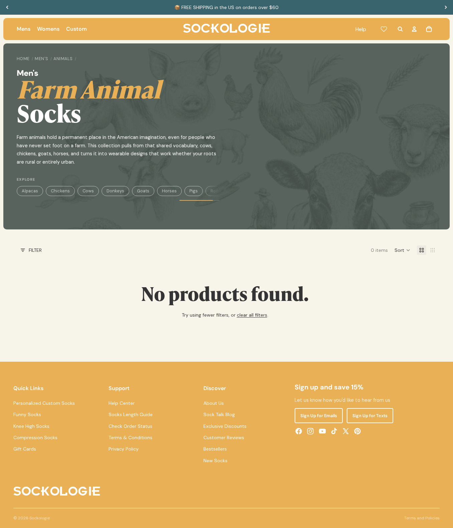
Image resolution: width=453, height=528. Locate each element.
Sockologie (39, 518)
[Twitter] (346, 431)
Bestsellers (215, 449)
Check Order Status (130, 426)
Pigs (193, 191)
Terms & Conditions (130, 437)
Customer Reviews (223, 437)
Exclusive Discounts (225, 426)
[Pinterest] (357, 431)
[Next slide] (445, 7)
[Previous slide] (7, 7)
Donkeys (115, 191)
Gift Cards (24, 449)
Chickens (60, 191)
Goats (143, 191)
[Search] (400, 29)
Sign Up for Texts (370, 415)
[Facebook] (299, 431)
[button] (402, 250)
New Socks (215, 460)
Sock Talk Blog (219, 414)
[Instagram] (310, 431)
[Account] (414, 29)
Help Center (122, 403)
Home (23, 59)
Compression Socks (35, 437)
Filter (35, 250)
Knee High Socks (31, 426)
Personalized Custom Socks (44, 403)
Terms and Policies (422, 518)
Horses (169, 191)
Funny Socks (27, 414)
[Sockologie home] (226, 29)
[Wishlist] (383, 29)
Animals (63, 59)
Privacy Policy (124, 449)
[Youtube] (322, 431)
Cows (88, 191)
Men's (41, 59)
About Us (213, 403)
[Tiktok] (334, 431)
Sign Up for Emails (318, 415)
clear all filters (252, 315)
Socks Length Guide (131, 414)
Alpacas (30, 191)
